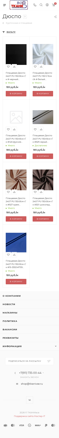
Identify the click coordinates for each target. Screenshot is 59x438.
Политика (10, 321)
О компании (12, 296)
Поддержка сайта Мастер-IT (29, 416)
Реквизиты (11, 338)
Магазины (10, 312)
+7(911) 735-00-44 (30, 373)
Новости (9, 304)
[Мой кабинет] (47, 5)
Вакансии (10, 329)
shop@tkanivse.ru (32, 383)
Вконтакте (29, 400)
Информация (12, 346)
